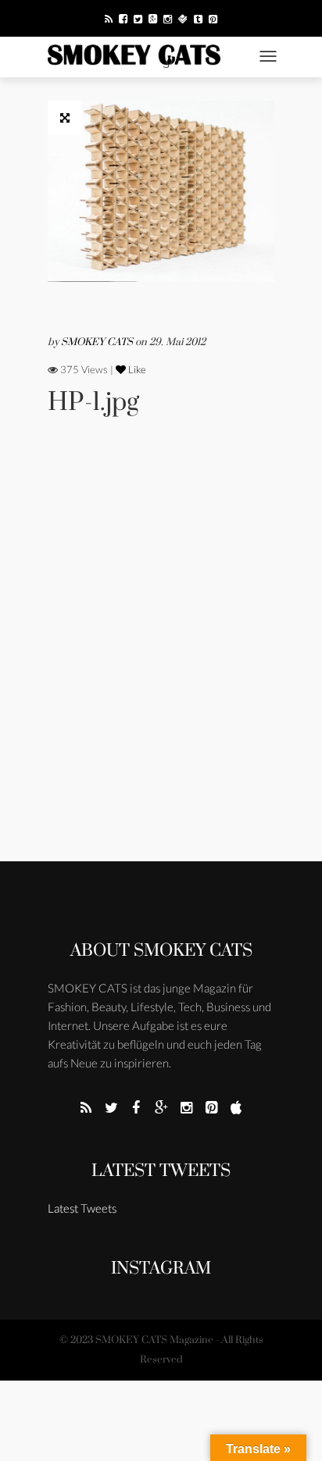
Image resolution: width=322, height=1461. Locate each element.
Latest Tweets (161, 1170)
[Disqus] (161, 660)
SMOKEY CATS (98, 342)
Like (136, 369)
